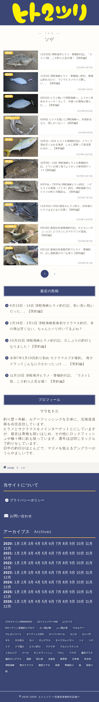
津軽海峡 (10, 665)
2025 (7, 592)
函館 (28, 659)
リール (25, 652)
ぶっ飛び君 (62, 628)
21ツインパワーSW (47, 621)
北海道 (51, 659)
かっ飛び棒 (45, 628)
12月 (7, 548)
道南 (57, 665)
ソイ (81, 640)
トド (7, 646)
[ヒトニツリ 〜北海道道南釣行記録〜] (49, 22)
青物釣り (69, 665)
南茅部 (63, 659)
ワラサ (72, 652)
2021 (7, 553)
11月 (89, 543)
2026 (7, 601)
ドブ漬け (19, 646)
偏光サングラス (13, 659)
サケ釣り (19, 640)
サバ (31, 640)
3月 (31, 553)
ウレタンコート (13, 634)
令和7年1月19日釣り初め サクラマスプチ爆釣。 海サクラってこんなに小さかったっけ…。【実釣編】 (51, 361)
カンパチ (86, 634)
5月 (45, 553)
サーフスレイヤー (64, 640)
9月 (72, 543)
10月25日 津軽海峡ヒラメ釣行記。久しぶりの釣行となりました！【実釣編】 (51, 343)
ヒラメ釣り (35, 646)
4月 (38, 553)
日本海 (75, 659)
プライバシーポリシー (27, 500)
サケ (7, 640)
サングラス (44, 640)
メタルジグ (11, 652)
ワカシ (60, 652)
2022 (7, 563)
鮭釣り (89, 665)
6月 (52, 563)
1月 (17, 553)
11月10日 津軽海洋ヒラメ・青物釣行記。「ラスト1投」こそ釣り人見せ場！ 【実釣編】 (50, 378)
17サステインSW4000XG (18, 621)
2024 (7, 582)
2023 (7, 572)
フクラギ (50, 646)
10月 (80, 563)
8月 (65, 553)
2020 (7, 543)
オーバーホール (57, 634)
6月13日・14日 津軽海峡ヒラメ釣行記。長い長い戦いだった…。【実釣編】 (52, 308)
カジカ (73, 634)
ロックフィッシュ (43, 652)
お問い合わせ (21, 516)
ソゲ (91, 640)
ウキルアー (78, 628)
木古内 (87, 659)
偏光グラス (87, 652)
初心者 (39, 659)
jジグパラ (67, 621)
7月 (58, 553)
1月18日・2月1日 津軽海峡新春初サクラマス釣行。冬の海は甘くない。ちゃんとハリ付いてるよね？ (52, 326)
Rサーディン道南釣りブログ (20, 628)
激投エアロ (44, 665)
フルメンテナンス (69, 646)
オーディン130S (35, 634)
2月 (24, 553)
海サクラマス (26, 665)
